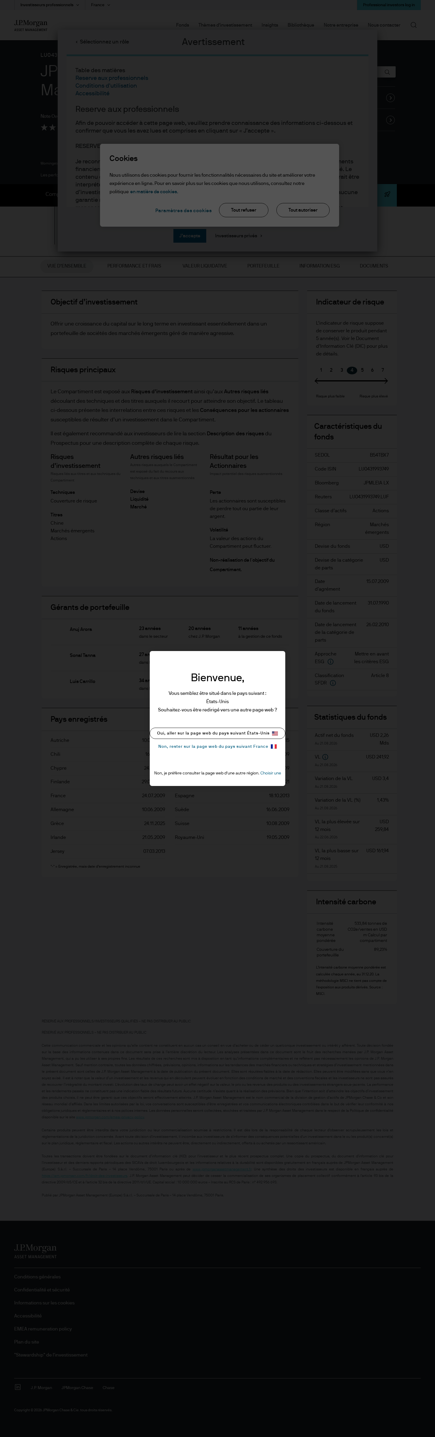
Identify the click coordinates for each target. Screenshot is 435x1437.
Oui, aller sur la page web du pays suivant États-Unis (213, 733)
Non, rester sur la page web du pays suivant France (213, 747)
